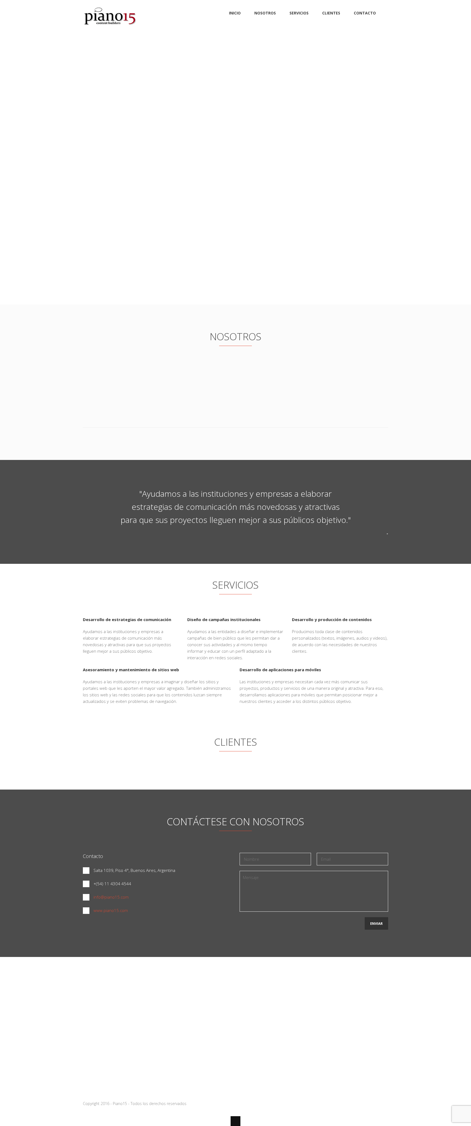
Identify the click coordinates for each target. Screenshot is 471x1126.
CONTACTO (365, 13)
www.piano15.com (110, 910)
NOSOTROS (265, 13)
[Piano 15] (110, 25)
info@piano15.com (111, 897)
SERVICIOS (299, 13)
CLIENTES (331, 13)
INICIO (235, 13)
